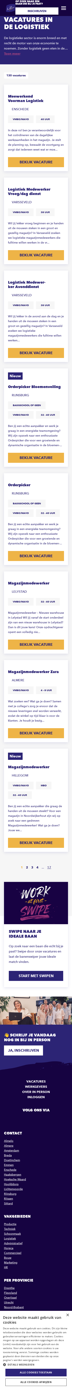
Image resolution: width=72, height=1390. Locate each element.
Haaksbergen (12, 1174)
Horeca (8, 1248)
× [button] (67, 1315)
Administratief (13, 1243)
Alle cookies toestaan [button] (36, 1372)
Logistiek (10, 1238)
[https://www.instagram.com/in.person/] (46, 1119)
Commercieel (12, 1253)
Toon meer (12, 54)
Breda (8, 1155)
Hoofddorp (11, 1184)
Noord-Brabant (14, 1307)
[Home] (10, 8)
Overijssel (10, 1297)
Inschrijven (37, 11)
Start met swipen (36, 976)
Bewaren (61, 90)
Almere (8, 1145)
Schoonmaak (12, 1233)
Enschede (10, 1170)
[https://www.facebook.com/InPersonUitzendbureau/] (25, 1119)
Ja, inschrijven (23, 1050)
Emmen (9, 1165)
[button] (36, 1364)
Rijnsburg (10, 1194)
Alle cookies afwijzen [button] (36, 1382)
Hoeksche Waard (15, 1179)
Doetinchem (12, 1160)
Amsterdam (11, 1150)
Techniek (9, 1229)
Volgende (61, 867)
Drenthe (9, 1288)
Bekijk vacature (36, 162)
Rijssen (8, 1198)
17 (49, 867)
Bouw (7, 1258)
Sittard (8, 1203)
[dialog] (36, 1350)
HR (6, 1267)
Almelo (8, 1141)
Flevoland (10, 1293)
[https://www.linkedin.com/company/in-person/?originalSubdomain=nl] (36, 1119)
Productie (10, 1224)
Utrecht (9, 1302)
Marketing (10, 1262)
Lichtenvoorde (13, 1189)
